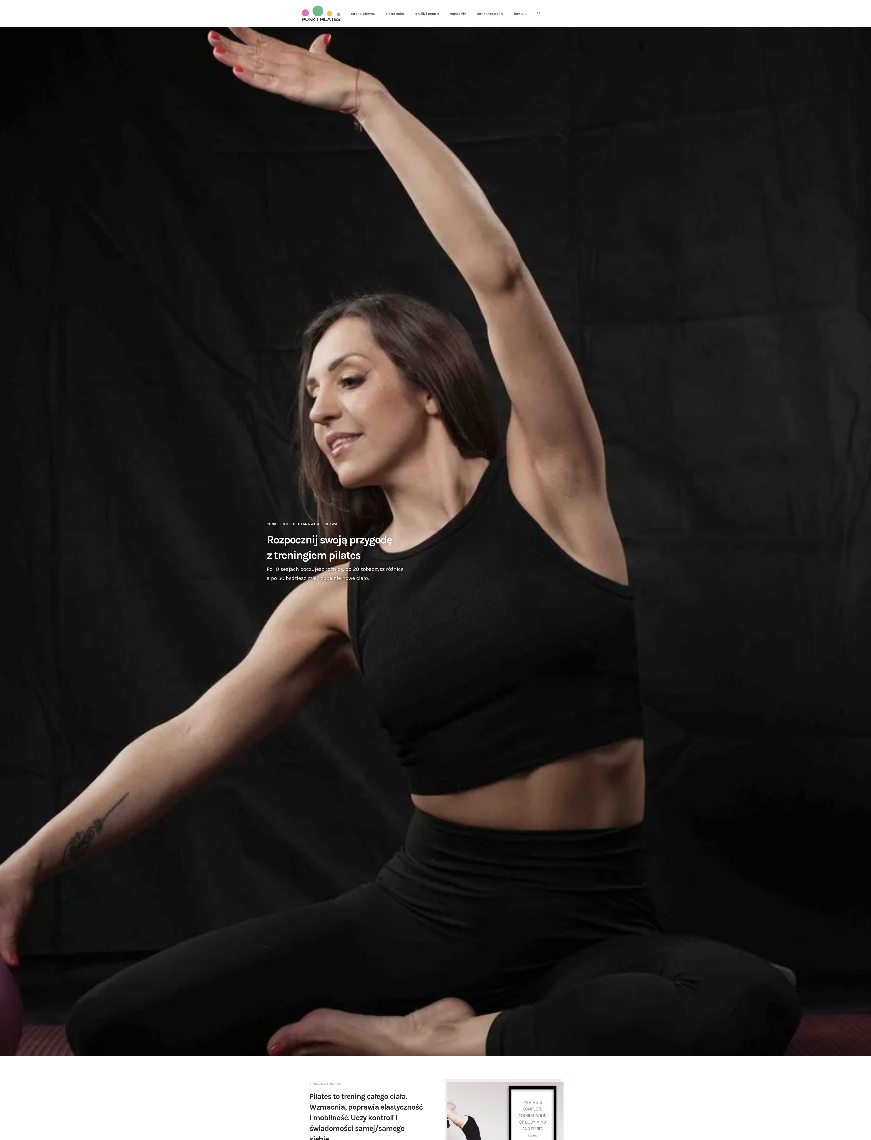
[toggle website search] (539, 13)
